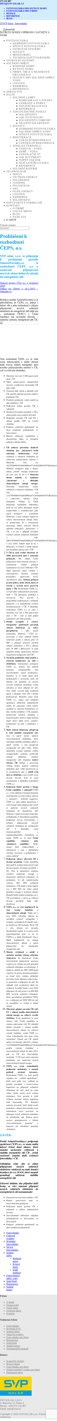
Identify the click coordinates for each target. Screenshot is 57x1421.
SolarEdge (21, 180)
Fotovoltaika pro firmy (17, 1337)
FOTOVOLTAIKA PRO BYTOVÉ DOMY (26, 8)
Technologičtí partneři (31, 57)
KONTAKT (13, 205)
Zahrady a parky (32, 103)
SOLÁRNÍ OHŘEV (17, 63)
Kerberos (20, 86)
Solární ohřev (9, 1254)
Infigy (17, 174)
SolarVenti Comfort (35, 120)
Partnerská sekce (14, 1372)
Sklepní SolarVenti (34, 123)
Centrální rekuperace (37, 143)
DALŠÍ (10, 94)
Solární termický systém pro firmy (23, 1369)
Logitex (19, 83)
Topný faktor (30, 160)
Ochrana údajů (13, 1310)
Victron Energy (25, 177)
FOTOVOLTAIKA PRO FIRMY (22, 11)
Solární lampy (24, 97)
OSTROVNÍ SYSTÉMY (20, 60)
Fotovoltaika (12, 1233)
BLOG (9, 18)
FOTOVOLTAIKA (17, 40)
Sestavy (19, 52)
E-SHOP (11, 219)
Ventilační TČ (30, 154)
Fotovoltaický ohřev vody (13, 1277)
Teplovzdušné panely (29, 111)
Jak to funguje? (31, 117)
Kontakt (10, 1313)
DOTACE (11, 13)
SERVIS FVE (14, 91)
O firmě (18, 208)
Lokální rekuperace (35, 140)
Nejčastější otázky (34, 163)
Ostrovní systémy (27, 49)
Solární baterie (25, 168)
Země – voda (28, 151)
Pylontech (21, 185)
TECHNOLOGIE (16, 171)
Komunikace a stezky (36, 100)
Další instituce (17, 1271)
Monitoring (22, 54)
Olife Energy (23, 191)
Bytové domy (23, 69)
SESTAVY (19, 126)
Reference (21, 89)
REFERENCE (13, 16)
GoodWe (19, 182)
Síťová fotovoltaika (29, 46)
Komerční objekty (15, 1361)
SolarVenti (28, 114)
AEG (16, 188)
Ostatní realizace (33, 106)
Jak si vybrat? (30, 157)
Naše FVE (19, 217)
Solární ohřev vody (35, 131)
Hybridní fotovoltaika (31, 43)
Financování (12, 1305)
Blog (16, 214)
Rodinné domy (24, 66)
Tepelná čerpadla (27, 145)
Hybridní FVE (13, 1328)
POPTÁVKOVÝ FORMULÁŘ (24, 202)
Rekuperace (22, 137)
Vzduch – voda (30, 148)
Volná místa (22, 211)
